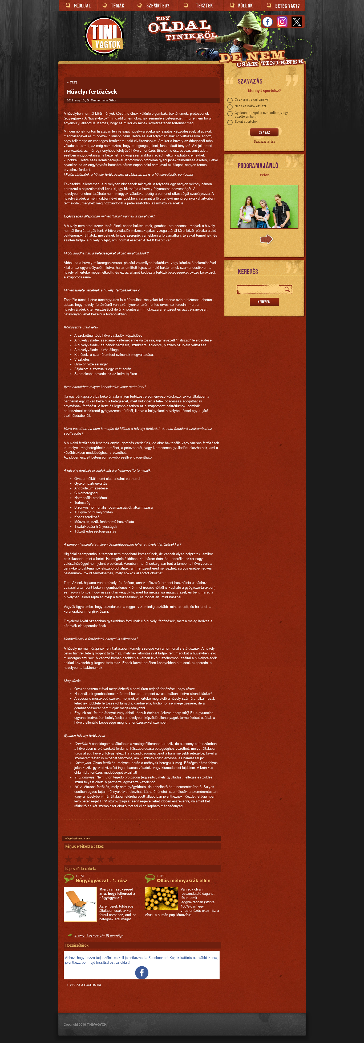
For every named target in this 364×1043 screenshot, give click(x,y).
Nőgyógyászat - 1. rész (101, 880)
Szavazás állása (264, 141)
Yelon (264, 175)
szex (87, 838)
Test (73, 82)
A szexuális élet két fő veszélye (98, 935)
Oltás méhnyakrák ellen (184, 880)
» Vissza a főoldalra (84, 985)
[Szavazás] (264, 132)
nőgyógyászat (74, 838)
